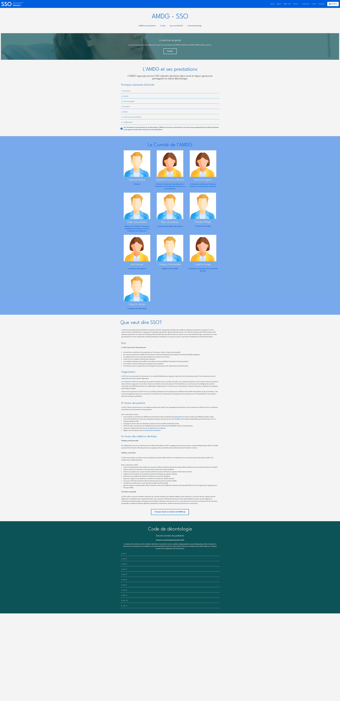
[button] (170, 512)
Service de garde (128, 101)
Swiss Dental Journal (155, 472)
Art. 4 (125, 569)
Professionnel (305, 4)
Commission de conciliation (132, 117)
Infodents (177, 419)
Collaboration (127, 122)
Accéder (170, 51)
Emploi (125, 112)
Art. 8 (125, 590)
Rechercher (322, 4)
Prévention (126, 91)
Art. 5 (125, 574)
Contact (314, 4)
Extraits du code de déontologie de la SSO (170, 540)
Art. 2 (125, 559)
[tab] (170, 91)
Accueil (272, 4)
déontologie (181, 79)
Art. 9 (125, 595)
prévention (178, 417)
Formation (126, 106)
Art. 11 (125, 606)
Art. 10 (125, 600)
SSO (124, 330)
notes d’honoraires (163, 426)
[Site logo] (12, 4)
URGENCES (334, 4)
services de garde (148, 428)
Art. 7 (125, 585)
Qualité (125, 96)
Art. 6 (125, 579)
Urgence (279, 4)
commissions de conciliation (151, 430)
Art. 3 (125, 564)
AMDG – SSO (287, 4)
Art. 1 (125, 553)
